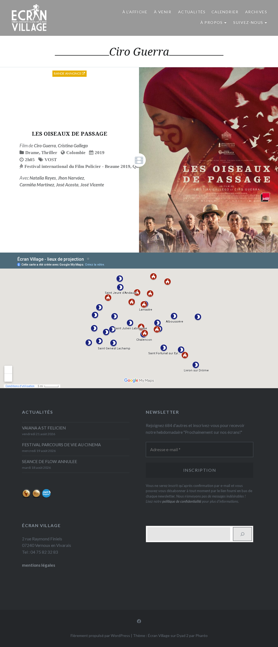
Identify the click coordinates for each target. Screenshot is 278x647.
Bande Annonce (68, 73)
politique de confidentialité (181, 501)
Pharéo (201, 635)
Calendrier (225, 11)
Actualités (192, 11)
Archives (256, 11)
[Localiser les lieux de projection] (26, 496)
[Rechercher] (242, 534)
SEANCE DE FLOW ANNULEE (49, 461)
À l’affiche (134, 11)
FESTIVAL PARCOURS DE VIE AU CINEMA (61, 444)
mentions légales (38, 565)
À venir (163, 11)
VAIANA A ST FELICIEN (44, 427)
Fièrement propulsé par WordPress (100, 635)
